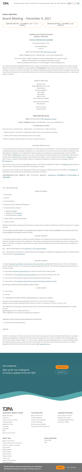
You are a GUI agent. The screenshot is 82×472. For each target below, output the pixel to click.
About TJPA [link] (53, 3)
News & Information (9, 460)
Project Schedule (36, 422)
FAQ (4, 431)
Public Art (6, 418)
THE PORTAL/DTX (37, 413)
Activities (6, 428)
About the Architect (9, 433)
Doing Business (8, 462)
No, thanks (71, 467)
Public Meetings (10, 14)
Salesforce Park (8, 424)
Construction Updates (38, 420)
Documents (6, 447)
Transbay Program (65, 413)
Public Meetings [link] (61, 3)
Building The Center (64, 418)
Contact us (61, 372)
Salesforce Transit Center (13, 413)
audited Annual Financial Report (26, 275)
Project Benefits (36, 418)
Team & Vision (7, 456)
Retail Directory (8, 415)
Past (45, 442)
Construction (7, 454)
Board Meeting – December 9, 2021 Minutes (61, 24)
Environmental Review (38, 424)
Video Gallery (7, 452)
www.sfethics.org (45, 344)
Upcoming (47, 440)
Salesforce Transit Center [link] (21, 3)
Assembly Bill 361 (20, 254)
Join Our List (62, 367)
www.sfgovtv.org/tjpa (50, 52)
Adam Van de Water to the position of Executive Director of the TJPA (31, 264)
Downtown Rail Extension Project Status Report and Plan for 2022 (36, 281)
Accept (60, 467)
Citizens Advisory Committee (12, 443)
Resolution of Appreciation (21, 271)
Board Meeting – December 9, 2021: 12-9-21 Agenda (23, 24)
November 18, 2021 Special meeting (35, 248)
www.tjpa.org (8, 161)
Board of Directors (9, 441)
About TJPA (7, 438)
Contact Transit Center (10, 420)
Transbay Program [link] (44, 3)
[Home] (7, 3)
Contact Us (6, 458)
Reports (19, 213)
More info (38, 469)
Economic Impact (63, 422)
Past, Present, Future (65, 415)
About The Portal (36, 415)
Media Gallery (7, 449)
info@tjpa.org (16, 155)
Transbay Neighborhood (66, 420)
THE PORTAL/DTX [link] (34, 3)
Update (14, 211)
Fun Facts (6, 426)
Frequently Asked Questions (40, 426)
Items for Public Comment (11, 445)
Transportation (8, 422)
